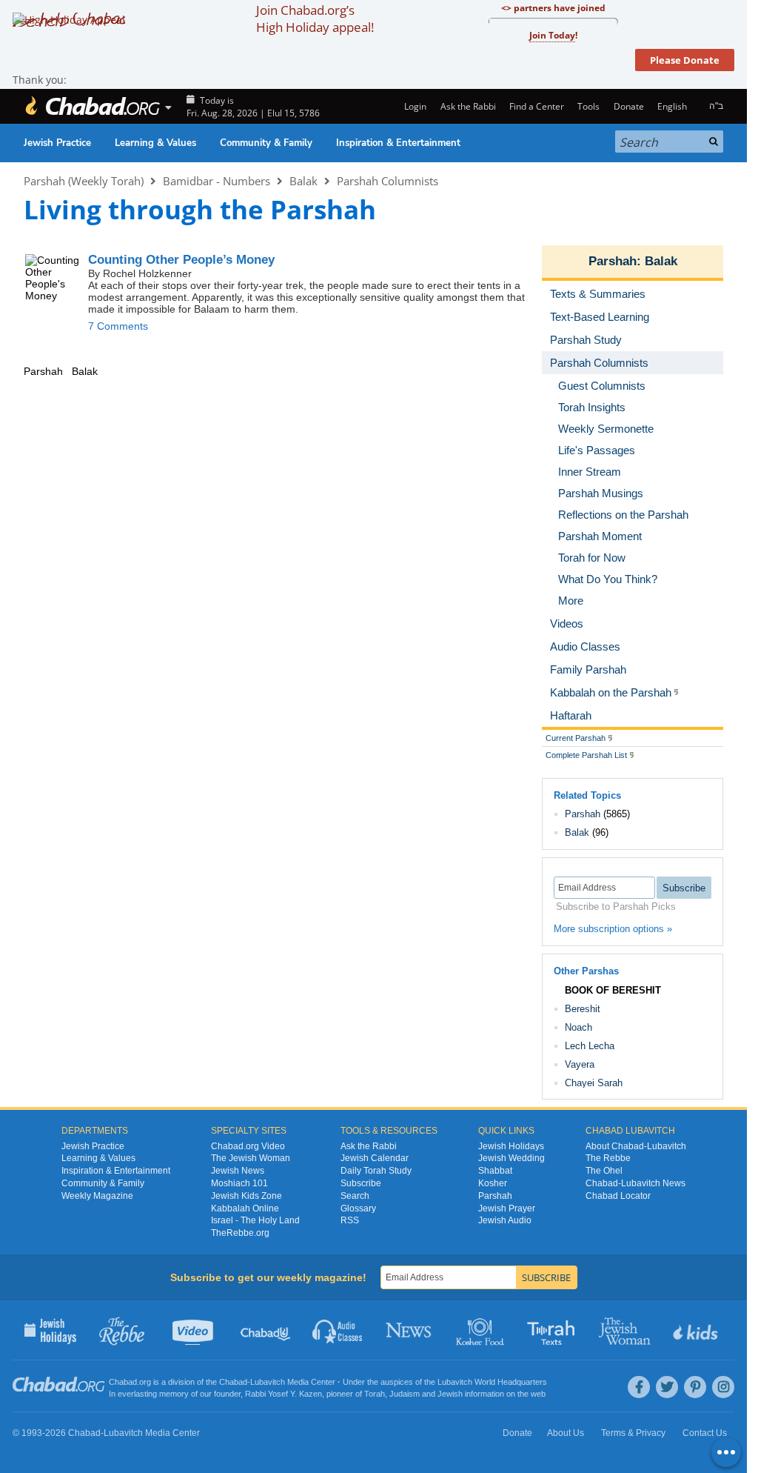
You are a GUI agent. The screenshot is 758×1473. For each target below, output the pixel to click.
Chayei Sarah (594, 1082)
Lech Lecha (589, 1045)
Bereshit (582, 1008)
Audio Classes (338, 1330)
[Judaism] (92, 106)
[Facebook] (639, 1387)
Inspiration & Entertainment (398, 143)
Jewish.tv (194, 1330)
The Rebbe (608, 1158)
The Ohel (604, 1171)
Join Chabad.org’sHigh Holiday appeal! (315, 18)
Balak (303, 180)
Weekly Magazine (97, 1196)
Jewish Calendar (375, 1158)
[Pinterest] (695, 1387)
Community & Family (266, 143)
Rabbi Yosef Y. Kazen (283, 1393)
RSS (350, 1220)
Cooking (482, 1330)
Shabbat (495, 1171)
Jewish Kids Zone (246, 1196)
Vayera (579, 1064)
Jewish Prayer (506, 1208)
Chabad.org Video (248, 1146)
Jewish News (237, 1171)
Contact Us (704, 1433)
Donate (628, 106)
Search (355, 1196)
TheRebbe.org (240, 1233)
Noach (578, 1027)
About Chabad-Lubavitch (636, 1146)
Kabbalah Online (245, 1208)
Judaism (404, 1393)
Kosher (492, 1183)
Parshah (612, 261)
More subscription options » (613, 928)
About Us (565, 1433)
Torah (374, 1393)
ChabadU (266, 1330)
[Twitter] (667, 1387)
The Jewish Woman (250, 1158)
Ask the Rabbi (467, 106)
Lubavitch (267, 1381)
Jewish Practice (57, 143)
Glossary (358, 1208)
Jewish (450, 1393)
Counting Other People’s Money (181, 260)
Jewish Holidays (511, 1146)
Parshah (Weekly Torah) (84, 180)
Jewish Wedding (511, 1158)
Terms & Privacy (633, 1433)
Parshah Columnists (387, 180)
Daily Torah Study (376, 1171)
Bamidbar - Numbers (216, 180)
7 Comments (118, 326)
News (410, 1330)
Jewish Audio (504, 1220)
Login (414, 106)
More (570, 600)
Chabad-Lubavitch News (635, 1183)
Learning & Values (155, 143)
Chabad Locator (618, 1196)
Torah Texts (553, 1330)
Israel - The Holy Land (255, 1220)
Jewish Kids (697, 1330)
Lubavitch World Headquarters (492, 1381)
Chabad (233, 1381)
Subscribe (361, 1183)
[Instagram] (723, 1387)
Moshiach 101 (239, 1183)
